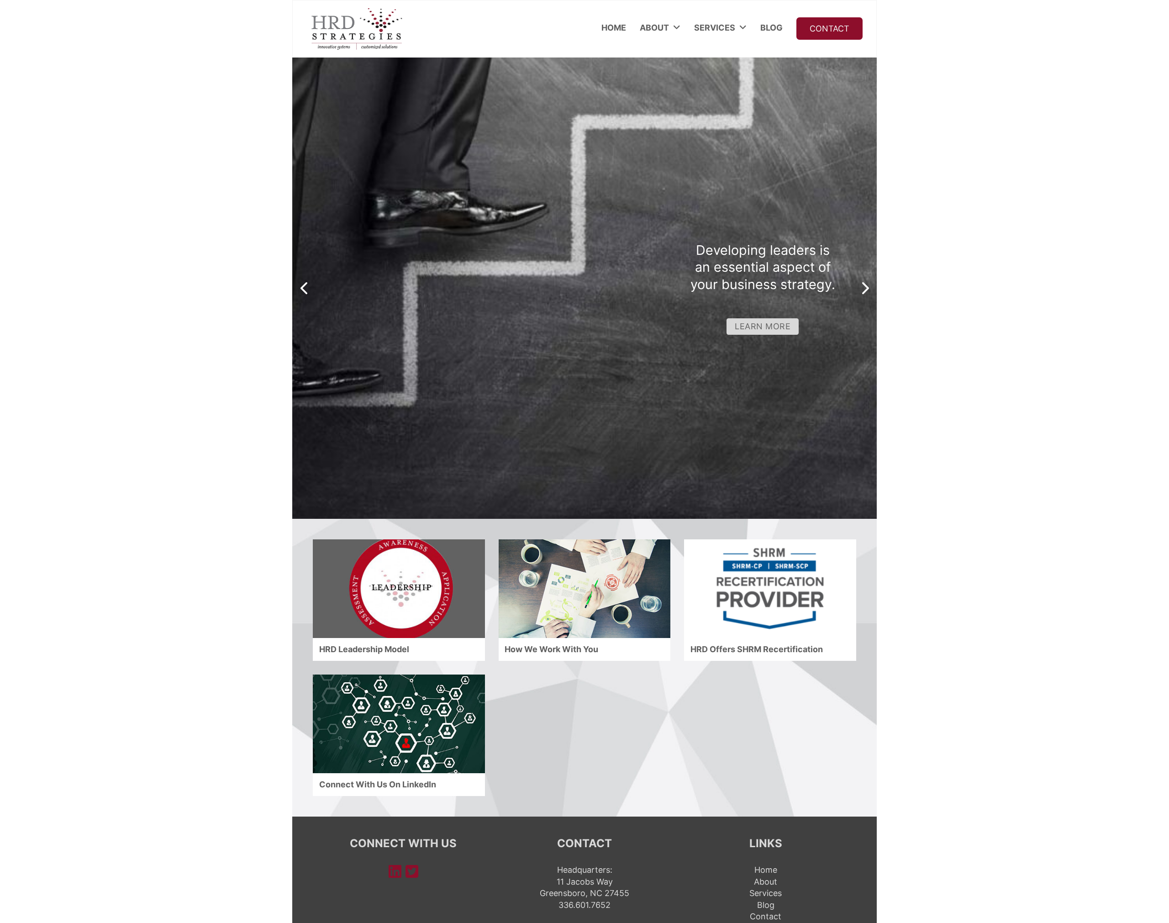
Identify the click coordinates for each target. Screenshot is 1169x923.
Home (613, 27)
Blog (771, 27)
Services (714, 27)
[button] (303, 288)
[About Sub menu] (676, 28)
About (654, 27)
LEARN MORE (762, 326)
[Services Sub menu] (743, 28)
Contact (829, 28)
